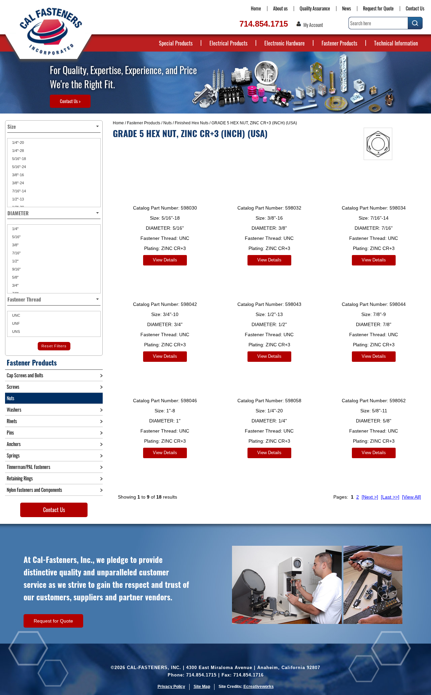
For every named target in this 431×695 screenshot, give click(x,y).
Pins (10, 432)
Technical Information (396, 43)
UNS (15, 331)
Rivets (12, 420)
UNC (15, 315)
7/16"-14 (18, 191)
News (346, 8)
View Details (165, 259)
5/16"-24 (18, 167)
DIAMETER (18, 213)
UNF (15, 323)
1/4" (15, 229)
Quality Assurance (315, 8)
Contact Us (415, 8)
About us (280, 8)
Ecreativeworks (258, 686)
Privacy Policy (171, 686)
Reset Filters (54, 346)
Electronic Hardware (284, 43)
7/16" (16, 253)
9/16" (16, 269)
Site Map (202, 686)
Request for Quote (378, 8)
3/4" (15, 285)
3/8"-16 (17, 175)
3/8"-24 (17, 183)
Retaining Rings (20, 478)
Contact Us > (70, 101)
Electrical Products (228, 43)
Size (11, 126)
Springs (13, 455)
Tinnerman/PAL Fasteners (28, 466)
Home (256, 8)
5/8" (15, 277)
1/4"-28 (17, 151)
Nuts (167, 123)
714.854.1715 (263, 23)
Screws (13, 386)
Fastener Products (339, 43)
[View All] (411, 497)
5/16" (16, 237)
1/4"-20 (17, 142)
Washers (14, 409)
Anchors (14, 443)
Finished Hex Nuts (191, 123)
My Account (313, 25)
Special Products (176, 43)
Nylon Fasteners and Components (34, 489)
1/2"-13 (17, 199)
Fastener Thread (24, 299)
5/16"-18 (18, 159)
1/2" (15, 261)
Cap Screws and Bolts (25, 375)
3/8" (15, 245)
